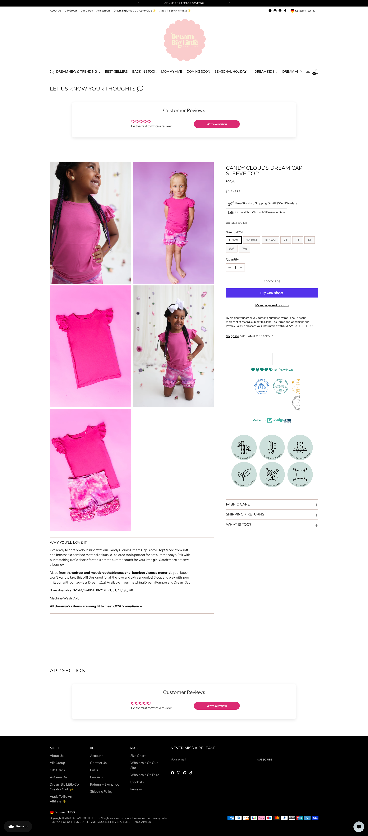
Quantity (232, 259)
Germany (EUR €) (305, 10)
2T (286, 240)
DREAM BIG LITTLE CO (85, 818)
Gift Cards (57, 770)
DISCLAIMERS (142, 821)
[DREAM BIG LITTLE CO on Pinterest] (280, 10)
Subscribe (265, 759)
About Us (56, 756)
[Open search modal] (52, 72)
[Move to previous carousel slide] (306, 647)
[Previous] (138, 3)
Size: (234, 232)
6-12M (233, 240)
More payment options (272, 305)
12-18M (251, 240)
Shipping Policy (101, 791)
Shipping (232, 336)
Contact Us (98, 763)
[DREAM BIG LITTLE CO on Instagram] (275, 10)
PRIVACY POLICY (60, 821)
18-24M (270, 240)
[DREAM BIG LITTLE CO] (184, 39)
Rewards (96, 777)
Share (235, 191)
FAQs (94, 770)
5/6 (231, 249)
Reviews (136, 789)
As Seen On (58, 777)
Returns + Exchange (104, 784)
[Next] (229, 3)
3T (298, 240)
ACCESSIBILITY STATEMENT (115, 821)
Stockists (137, 782)
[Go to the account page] (308, 72)
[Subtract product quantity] (229, 267)
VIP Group (57, 763)
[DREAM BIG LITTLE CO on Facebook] (270, 10)
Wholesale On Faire (144, 775)
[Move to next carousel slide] (315, 647)
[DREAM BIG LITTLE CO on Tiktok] (285, 10)
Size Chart (137, 756)
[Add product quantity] (241, 267)
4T (309, 240)
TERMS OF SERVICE (84, 821)
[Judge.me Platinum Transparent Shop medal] (280, 386)
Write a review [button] (216, 124)
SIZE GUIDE (239, 223)
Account (96, 756)
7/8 (244, 249)
